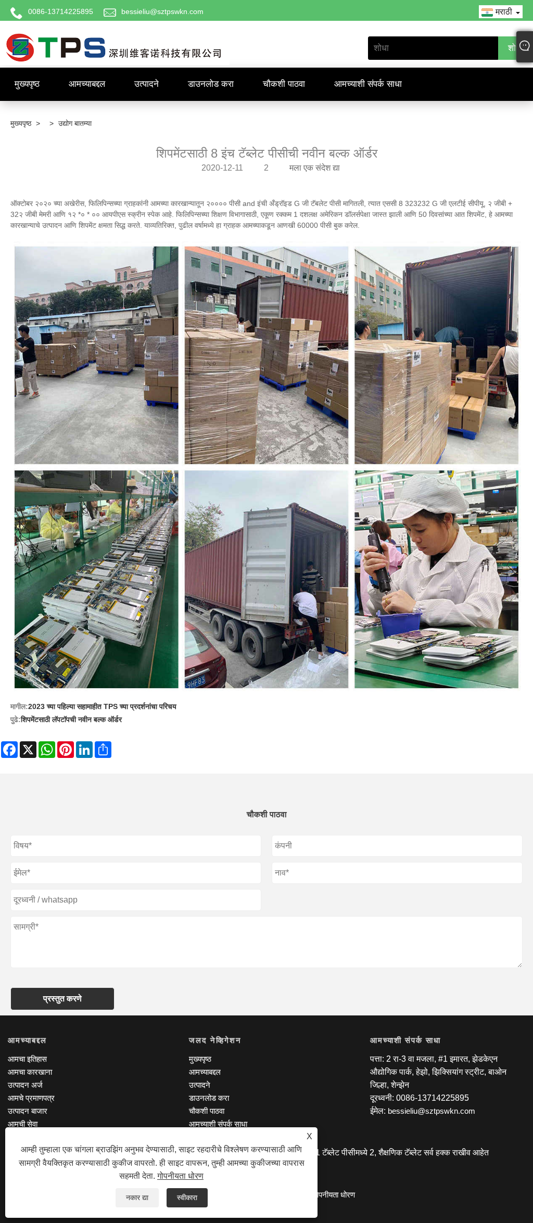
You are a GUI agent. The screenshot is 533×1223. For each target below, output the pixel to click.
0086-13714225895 (60, 11)
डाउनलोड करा (211, 84)
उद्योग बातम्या (75, 123)
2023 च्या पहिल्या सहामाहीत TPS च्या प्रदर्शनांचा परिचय (102, 706)
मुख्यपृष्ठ (27, 84)
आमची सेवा (22, 1123)
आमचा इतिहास (27, 1058)
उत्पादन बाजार (27, 1110)
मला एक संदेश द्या (314, 167)
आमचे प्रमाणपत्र (31, 1097)
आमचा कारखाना (30, 1071)
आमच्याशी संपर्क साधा (368, 84)
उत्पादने (146, 84)
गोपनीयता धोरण (180, 1175)
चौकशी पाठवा (284, 84)
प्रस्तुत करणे (62, 998)
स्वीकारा (187, 1197)
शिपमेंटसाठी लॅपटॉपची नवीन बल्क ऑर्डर (71, 719)
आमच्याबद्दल (87, 84)
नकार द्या (137, 1197)
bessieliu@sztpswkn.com (162, 11)
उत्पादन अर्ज (25, 1084)
